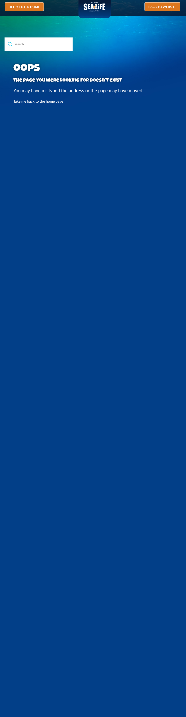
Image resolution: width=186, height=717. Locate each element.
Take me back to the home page (38, 101)
